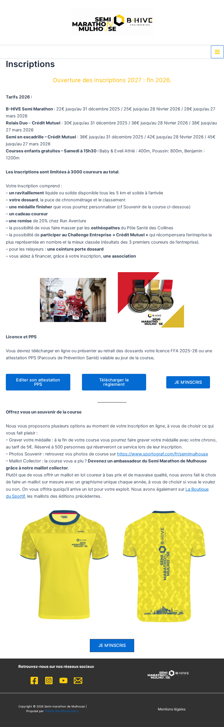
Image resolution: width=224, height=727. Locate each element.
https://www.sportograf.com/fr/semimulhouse (162, 454)
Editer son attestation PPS (38, 382)
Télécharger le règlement (114, 382)
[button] (188, 382)
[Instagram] (49, 680)
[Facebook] (34, 680)
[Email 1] (78, 680)
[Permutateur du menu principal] (217, 51)
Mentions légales (172, 709)
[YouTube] (63, 680)
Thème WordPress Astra (61, 711)
